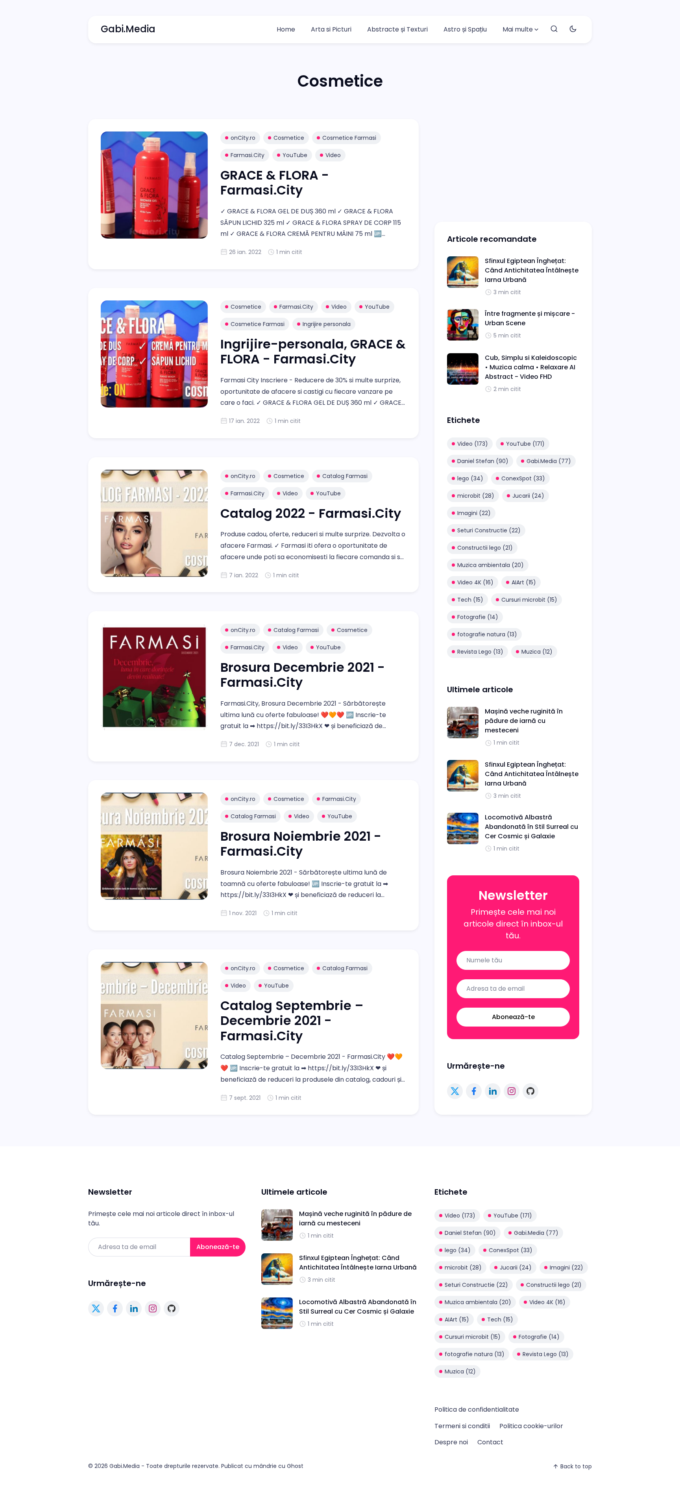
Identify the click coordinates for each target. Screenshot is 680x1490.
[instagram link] (511, 1091)
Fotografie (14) (477, 617)
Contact (490, 1442)
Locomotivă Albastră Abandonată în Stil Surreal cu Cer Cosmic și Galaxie (531, 827)
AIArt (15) (524, 582)
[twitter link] (455, 1091)
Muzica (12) (536, 652)
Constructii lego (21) (485, 548)
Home (286, 29)
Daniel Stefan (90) (482, 461)
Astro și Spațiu (465, 29)
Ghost (295, 1466)
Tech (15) (470, 600)
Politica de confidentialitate (476, 1409)
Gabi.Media (128, 28)
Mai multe (518, 29)
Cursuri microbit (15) (529, 600)
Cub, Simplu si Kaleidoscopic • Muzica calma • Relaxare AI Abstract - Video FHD (531, 367)
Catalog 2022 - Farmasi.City (310, 513)
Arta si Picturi (331, 29)
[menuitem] (286, 29)
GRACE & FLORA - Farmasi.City (274, 182)
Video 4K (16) (475, 582)
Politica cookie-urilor (531, 1426)
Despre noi (451, 1442)
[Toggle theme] (573, 29)
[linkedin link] (493, 1091)
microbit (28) (475, 496)
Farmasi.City (247, 155)
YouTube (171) (525, 444)
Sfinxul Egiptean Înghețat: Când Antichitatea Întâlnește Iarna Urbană (531, 270)
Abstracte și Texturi (397, 29)
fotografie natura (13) (487, 634)
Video (333, 155)
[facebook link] (474, 1091)
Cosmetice (288, 138)
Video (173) (472, 444)
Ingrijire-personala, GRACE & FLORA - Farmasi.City (313, 351)
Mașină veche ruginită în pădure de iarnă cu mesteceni (524, 721)
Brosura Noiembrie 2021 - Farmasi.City (300, 843)
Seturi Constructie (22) (489, 530)
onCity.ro (243, 138)
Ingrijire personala (327, 324)
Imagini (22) (474, 513)
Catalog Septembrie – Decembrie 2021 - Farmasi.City (292, 1021)
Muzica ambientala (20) (490, 565)
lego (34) (470, 478)
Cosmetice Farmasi (349, 138)
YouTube (295, 155)
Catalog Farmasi (345, 476)
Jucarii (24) (528, 496)
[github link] (530, 1091)
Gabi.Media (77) (549, 461)
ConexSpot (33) (523, 478)
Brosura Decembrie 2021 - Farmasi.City (302, 674)
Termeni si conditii (462, 1426)
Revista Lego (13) (480, 652)
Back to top (576, 1466)
